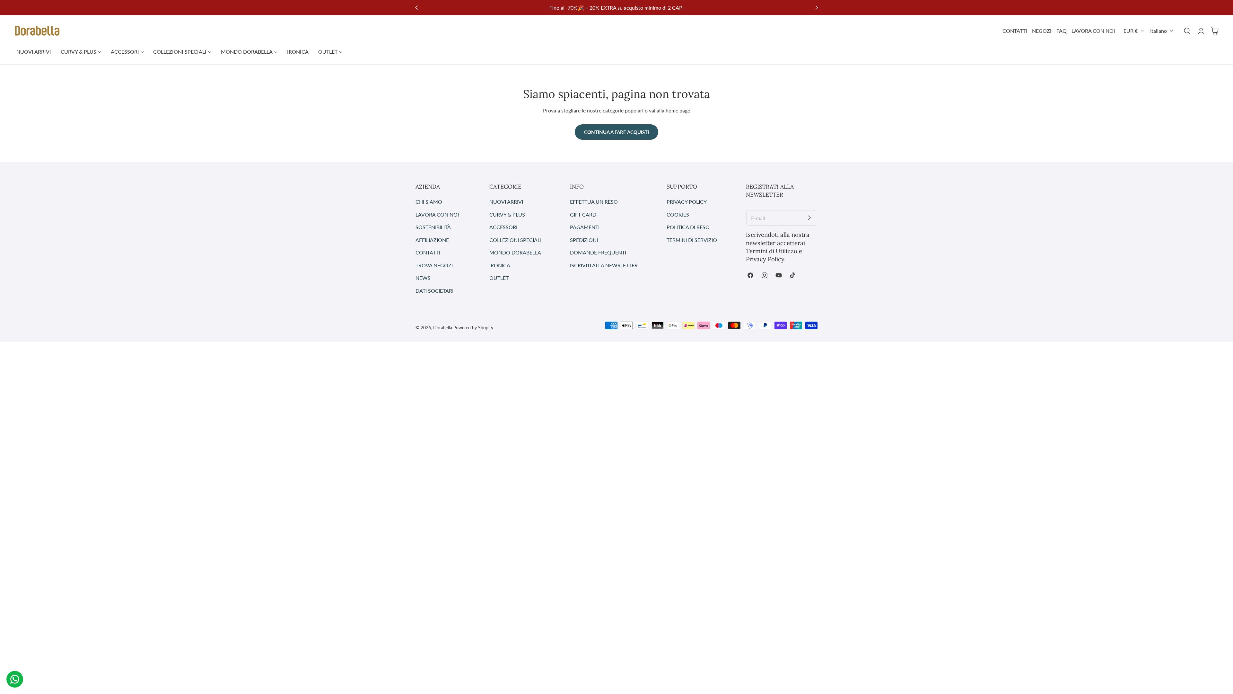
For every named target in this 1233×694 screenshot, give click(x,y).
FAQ (1061, 31)
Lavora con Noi (437, 214)
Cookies (678, 214)
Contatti (427, 252)
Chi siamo (428, 202)
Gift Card (583, 214)
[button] (1187, 31)
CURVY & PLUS (507, 214)
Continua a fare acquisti (616, 132)
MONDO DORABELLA (515, 252)
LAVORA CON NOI (1093, 31)
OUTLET (499, 278)
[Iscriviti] (809, 218)
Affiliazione (432, 239)
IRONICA (499, 265)
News (423, 278)
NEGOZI (1042, 31)
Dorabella (442, 327)
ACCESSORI (503, 227)
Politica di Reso (688, 227)
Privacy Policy (687, 202)
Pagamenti (584, 227)
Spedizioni (584, 239)
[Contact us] (14, 679)
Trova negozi (434, 265)
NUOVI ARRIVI (506, 202)
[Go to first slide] (816, 7)
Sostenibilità (433, 227)
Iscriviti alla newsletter (604, 265)
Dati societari (434, 290)
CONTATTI (1014, 31)
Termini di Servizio (692, 239)
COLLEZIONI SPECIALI (515, 239)
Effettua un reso (594, 202)
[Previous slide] (416, 7)
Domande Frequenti (598, 252)
